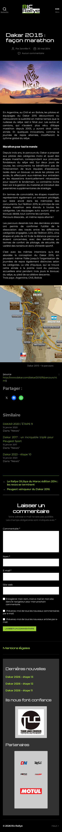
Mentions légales (16, 648)
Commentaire (11, 528)
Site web (8, 584)
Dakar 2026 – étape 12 (19, 683)
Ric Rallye (16, 825)
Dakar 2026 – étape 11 (19, 690)
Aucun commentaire (33, 53)
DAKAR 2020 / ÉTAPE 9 (18, 424)
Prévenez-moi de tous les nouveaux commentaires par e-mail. (31, 612)
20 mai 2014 (43, 48)
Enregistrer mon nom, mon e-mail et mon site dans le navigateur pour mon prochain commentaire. (29, 602)
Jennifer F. (25, 48)
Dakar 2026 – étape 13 (19, 677)
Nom (6, 556)
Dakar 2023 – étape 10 (17, 454)
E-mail (7, 570)
